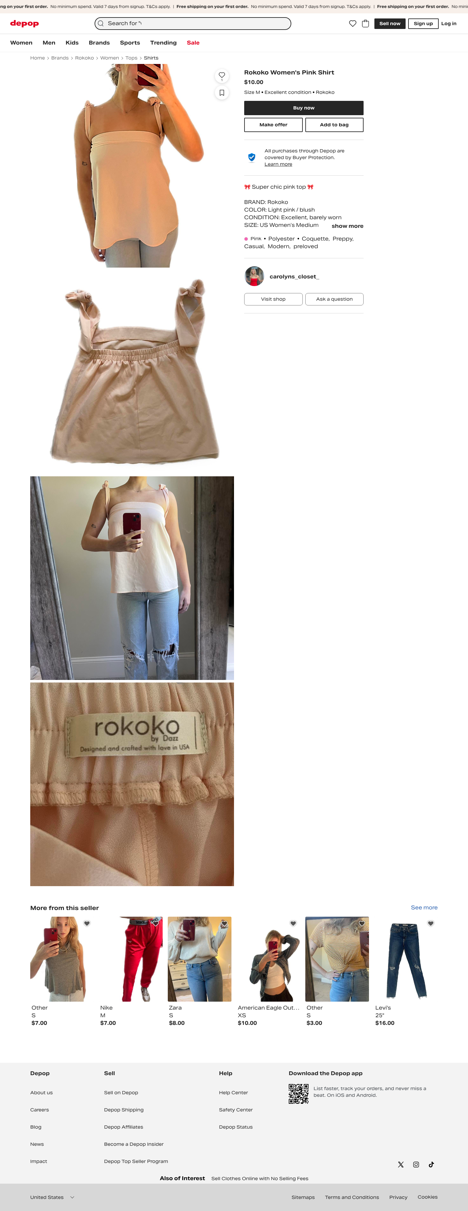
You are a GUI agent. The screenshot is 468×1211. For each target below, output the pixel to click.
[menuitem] (21, 43)
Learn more (278, 164)
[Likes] (352, 23)
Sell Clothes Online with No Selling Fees (259, 1178)
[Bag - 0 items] (365, 23)
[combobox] (193, 23)
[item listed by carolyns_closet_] (62, 959)
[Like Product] (86, 923)
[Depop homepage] (24, 23)
